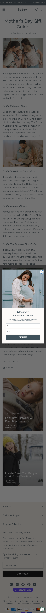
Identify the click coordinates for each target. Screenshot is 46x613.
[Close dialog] (41, 272)
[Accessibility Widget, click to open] (42, 609)
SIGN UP (23, 337)
